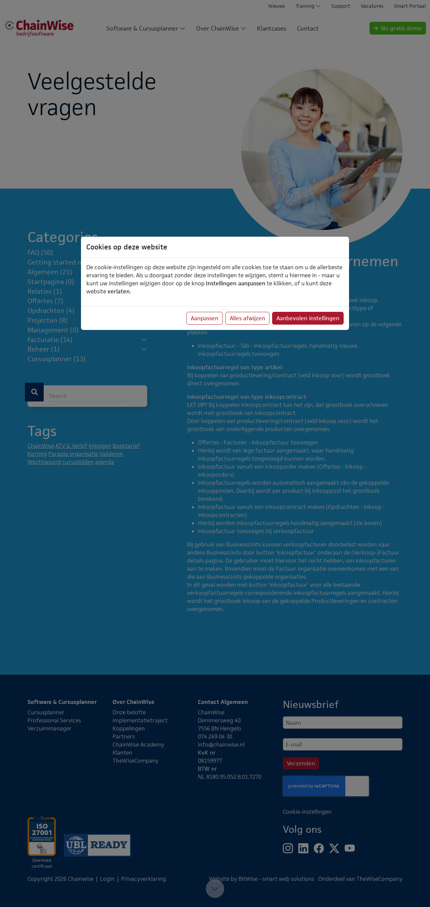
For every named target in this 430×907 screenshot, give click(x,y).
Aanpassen (204, 318)
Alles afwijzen (247, 318)
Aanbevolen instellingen (307, 318)
